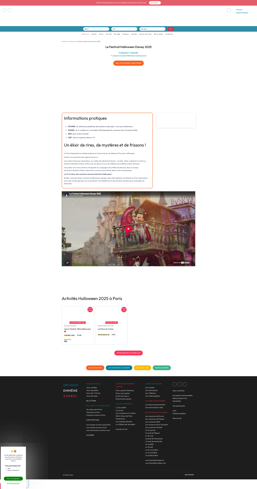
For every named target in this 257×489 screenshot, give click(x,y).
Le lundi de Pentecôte (153, 441)
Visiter (94, 34)
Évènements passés (123, 399)
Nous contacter (179, 391)
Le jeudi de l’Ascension (154, 439)
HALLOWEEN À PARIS (95, 368)
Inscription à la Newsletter (183, 395)
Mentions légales (179, 413)
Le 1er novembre (151, 450)
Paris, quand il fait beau (125, 390)
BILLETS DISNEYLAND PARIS (128, 63)
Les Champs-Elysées (124, 421)
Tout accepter (13, 479)
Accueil (64, 41)
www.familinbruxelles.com (155, 463)
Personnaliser (13, 483)
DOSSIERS (90, 435)
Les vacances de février (154, 416)
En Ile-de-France (122, 396)
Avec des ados (92, 396)
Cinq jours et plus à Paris (95, 415)
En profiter (154, 2)
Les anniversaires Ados (154, 407)
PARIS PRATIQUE (92, 420)
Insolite (134, 34)
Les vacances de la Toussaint (156, 424)
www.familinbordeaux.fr (154, 460)
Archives (71, 41)
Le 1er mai (149, 436)
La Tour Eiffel (121, 407)
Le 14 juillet (149, 444)
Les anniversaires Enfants (155, 405)
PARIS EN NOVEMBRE (161, 368)
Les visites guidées (152, 396)
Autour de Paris (145, 34)
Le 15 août (149, 447)
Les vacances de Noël (153, 427)
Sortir (101, 34)
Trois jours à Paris (93, 412)
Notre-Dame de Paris (124, 416)
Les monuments (151, 390)
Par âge (117, 34)
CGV (174, 411)
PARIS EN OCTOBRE (142, 368)
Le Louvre (119, 410)
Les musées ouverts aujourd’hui (98, 425)
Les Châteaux (150, 393)
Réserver (85, 34)
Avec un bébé (91, 387)
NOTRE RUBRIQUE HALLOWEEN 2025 (128, 353)
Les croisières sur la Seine (126, 413)
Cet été (109, 34)
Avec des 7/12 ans (93, 393)
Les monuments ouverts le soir (98, 430)
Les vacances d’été (152, 422)
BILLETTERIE (91, 401)
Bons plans (158, 34)
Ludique (125, 34)
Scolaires (169, 34)
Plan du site (177, 418)
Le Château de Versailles (125, 424)
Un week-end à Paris (94, 409)
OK (171, 29)
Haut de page (189, 474)
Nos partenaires (179, 406)
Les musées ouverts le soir (96, 427)
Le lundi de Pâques (152, 433)
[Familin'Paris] (128, 16)
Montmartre (120, 419)
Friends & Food (121, 429)
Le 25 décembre (151, 455)
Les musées (149, 387)
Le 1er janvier (150, 430)
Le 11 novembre (151, 453)
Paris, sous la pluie (123, 393)
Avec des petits (92, 390)
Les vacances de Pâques (154, 419)
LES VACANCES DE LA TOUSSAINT (119, 368)
